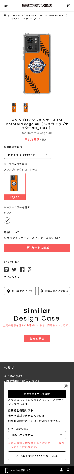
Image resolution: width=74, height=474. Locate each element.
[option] (37, 64)
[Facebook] (22, 269)
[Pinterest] (29, 269)
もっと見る (37, 339)
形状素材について (22, 291)
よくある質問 (13, 376)
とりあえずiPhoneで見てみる (37, 456)
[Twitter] (14, 270)
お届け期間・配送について (22, 381)
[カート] (68, 6)
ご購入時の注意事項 (56, 290)
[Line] (6, 269)
